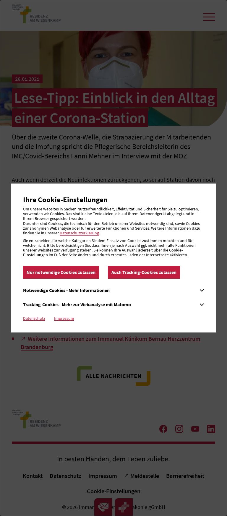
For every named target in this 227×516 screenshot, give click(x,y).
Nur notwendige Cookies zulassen (61, 272)
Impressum (64, 318)
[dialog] (113, 258)
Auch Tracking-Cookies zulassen (143, 272)
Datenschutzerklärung (79, 233)
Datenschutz (34, 318)
